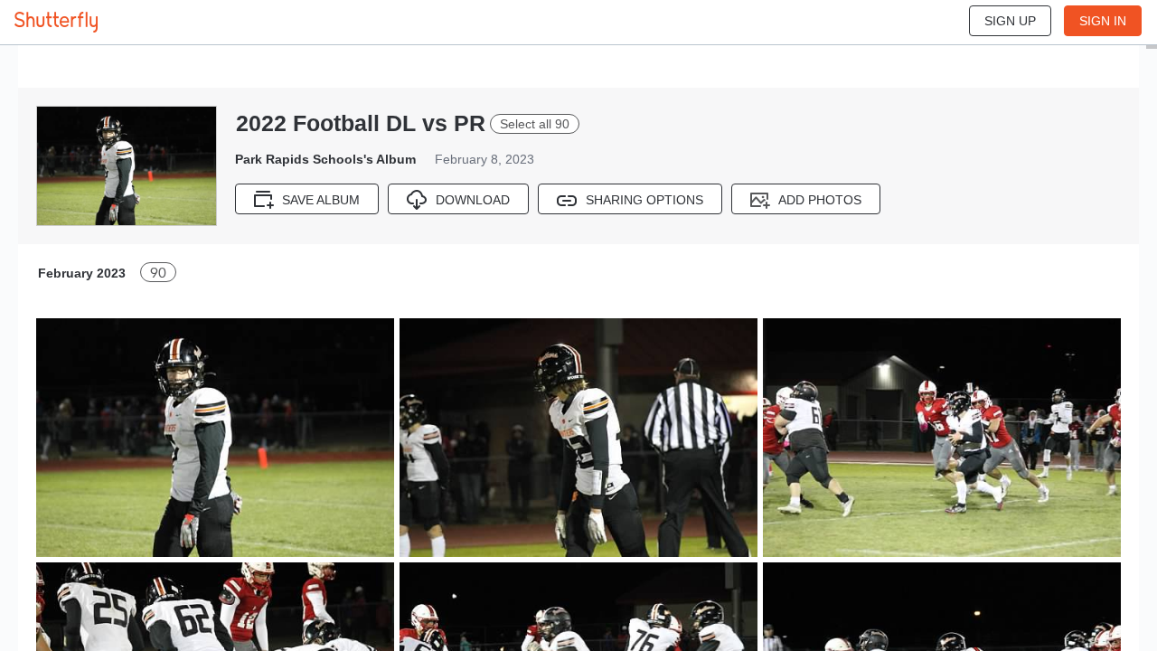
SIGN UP (1010, 21)
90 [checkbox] (158, 272)
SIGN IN (1102, 21)
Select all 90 (534, 124)
